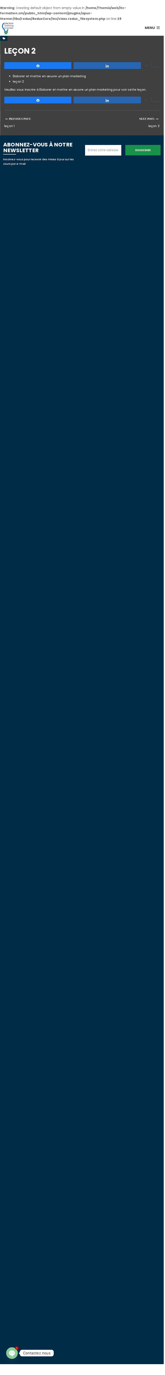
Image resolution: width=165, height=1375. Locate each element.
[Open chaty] (12, 1353)
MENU (150, 27)
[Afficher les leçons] (3, 38)
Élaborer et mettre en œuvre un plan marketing (49, 76)
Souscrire (143, 150)
